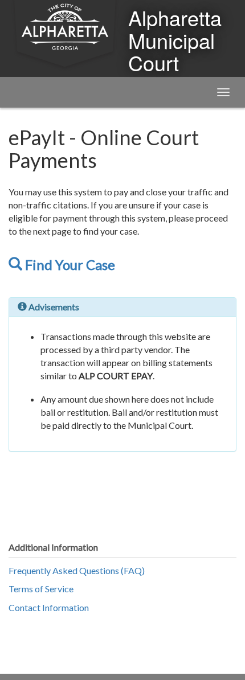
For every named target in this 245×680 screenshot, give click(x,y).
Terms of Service (41, 588)
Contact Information (49, 607)
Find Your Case (68, 264)
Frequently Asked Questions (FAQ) (77, 570)
